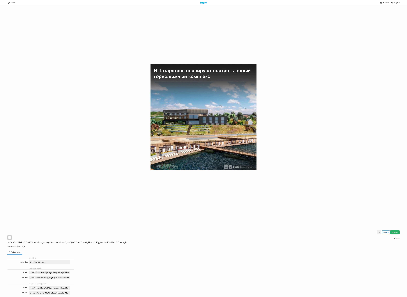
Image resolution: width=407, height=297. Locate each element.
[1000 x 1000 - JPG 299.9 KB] (379, 232)
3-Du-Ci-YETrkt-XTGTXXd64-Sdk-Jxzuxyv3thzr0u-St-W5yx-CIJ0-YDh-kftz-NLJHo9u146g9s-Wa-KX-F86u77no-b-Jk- (67, 242)
